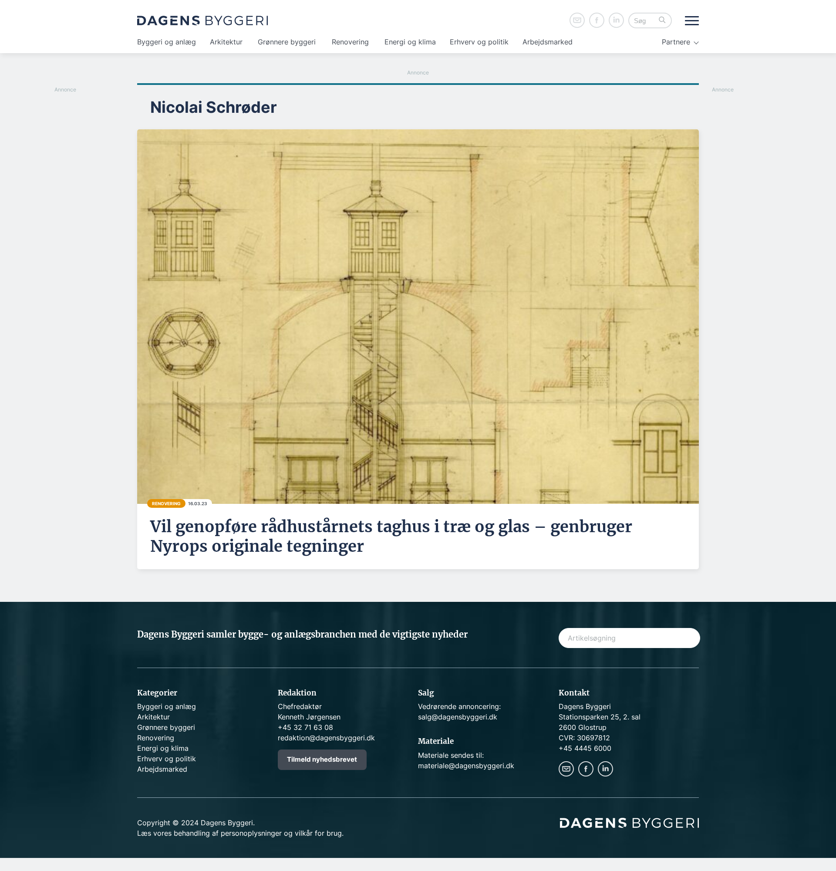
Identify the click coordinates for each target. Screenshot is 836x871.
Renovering (350, 41)
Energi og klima (410, 41)
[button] (662, 21)
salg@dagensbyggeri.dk (457, 716)
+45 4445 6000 (585, 748)
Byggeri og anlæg (166, 41)
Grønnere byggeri (287, 41)
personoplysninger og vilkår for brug (281, 833)
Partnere (676, 41)
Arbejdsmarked (547, 41)
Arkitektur (226, 41)
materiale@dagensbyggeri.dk (466, 765)
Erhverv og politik (479, 41)
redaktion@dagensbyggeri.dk (326, 737)
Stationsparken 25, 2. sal (599, 716)
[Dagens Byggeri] (202, 20)
